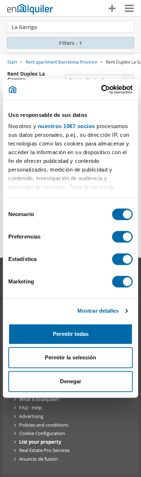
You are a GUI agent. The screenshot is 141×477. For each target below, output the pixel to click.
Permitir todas (71, 334)
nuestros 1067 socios (66, 126)
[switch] (122, 236)
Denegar (70, 381)
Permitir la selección (70, 357)
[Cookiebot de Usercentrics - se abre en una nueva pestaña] (101, 89)
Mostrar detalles (98, 311)
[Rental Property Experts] (30, 9)
